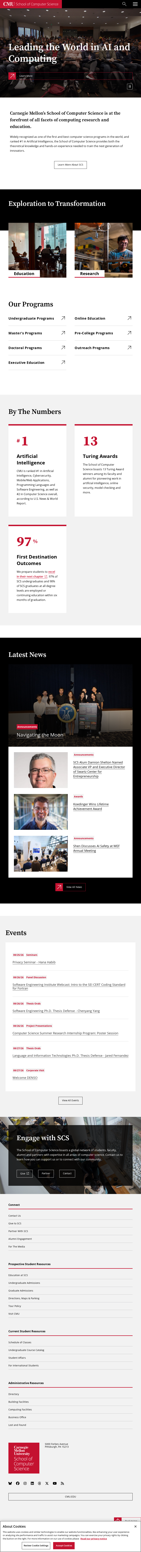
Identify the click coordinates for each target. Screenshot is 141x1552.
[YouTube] (55, 1483)
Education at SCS (18, 1275)
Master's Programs (25, 333)
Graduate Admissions (20, 1290)
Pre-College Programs (94, 333)
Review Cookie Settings (36, 1545)
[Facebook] (17, 1483)
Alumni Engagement (20, 1238)
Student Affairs (17, 1357)
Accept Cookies (64, 1545)
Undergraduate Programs (31, 318)
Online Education (90, 318)
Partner (46, 1173)
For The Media (16, 1246)
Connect (14, 1205)
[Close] (135, 1526)
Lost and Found (17, 1425)
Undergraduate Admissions (24, 1282)
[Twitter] (47, 1483)
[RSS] (62, 1483)
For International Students (23, 1365)
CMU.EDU (70, 1496)
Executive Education (26, 362)
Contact (67, 1173)
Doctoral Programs (25, 347)
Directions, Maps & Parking (23, 1298)
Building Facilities (18, 1401)
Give (22, 1173)
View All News (74, 887)
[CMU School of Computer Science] (31, 4)
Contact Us (14, 1215)
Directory (13, 1394)
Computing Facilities (20, 1409)
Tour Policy (14, 1306)
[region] (70, 1536)
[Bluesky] (10, 1483)
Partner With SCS (18, 1231)
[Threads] (39, 1483)
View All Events (70, 1100)
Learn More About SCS (70, 164)
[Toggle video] (130, 86)
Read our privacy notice (93, 1538)
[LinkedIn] (32, 1483)
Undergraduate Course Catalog (26, 1350)
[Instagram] (25, 1483)
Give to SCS (14, 1223)
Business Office (17, 1417)
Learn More (25, 75)
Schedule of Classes (19, 1342)
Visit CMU (13, 1313)
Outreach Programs (92, 347)
